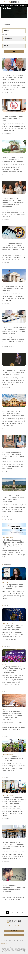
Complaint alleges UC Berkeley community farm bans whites (12, 758)
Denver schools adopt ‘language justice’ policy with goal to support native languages (13, 888)
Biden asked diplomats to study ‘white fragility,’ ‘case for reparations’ (13, 77)
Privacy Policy (4, 943)
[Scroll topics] (26, 5)
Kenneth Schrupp (7, 471)
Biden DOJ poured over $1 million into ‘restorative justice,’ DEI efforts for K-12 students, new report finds (13, 246)
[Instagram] (16, 925)
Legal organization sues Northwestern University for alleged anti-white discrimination (13, 670)
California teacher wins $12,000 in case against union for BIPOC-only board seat (13, 455)
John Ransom (6, 219)
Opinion (5, 114)
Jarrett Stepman (7, 602)
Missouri (13, 196)
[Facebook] (9, 925)
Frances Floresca (7, 861)
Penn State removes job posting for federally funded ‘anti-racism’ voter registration (13, 498)
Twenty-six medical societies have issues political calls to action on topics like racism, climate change (14, 330)
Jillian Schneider (7, 732)
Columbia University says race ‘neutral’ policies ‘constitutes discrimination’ (13, 413)
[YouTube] (19, 925)
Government (17, 5)
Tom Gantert (6, 902)
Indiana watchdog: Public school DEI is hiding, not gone (12, 118)
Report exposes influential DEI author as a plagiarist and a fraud (13, 587)
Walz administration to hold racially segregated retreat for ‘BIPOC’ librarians (13, 372)
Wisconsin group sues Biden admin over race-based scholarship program (13, 628)
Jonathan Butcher (7, 133)
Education (6, 196)
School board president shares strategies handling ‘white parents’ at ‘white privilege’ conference (13, 543)
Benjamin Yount (7, 643)
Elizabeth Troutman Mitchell (9, 92)
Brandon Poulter (7, 818)
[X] (12, 925)
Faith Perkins (6, 773)
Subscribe (14, 935)
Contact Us (14, 930)
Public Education (5, 5)
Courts (22, 5)
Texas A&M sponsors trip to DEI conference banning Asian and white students (13, 159)
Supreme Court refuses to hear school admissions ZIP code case (13, 288)
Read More (12, 89)
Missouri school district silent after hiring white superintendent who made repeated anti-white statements (13, 202)
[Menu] (4, 2)
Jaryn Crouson (6, 174)
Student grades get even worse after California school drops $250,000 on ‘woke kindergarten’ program (14, 800)
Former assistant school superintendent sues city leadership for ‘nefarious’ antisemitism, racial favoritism (12, 715)
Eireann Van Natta (7, 687)
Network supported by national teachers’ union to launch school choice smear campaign (13, 845)
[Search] (26, 2)
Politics (5, 73)
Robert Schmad (7, 387)
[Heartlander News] (14, 2)
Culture (11, 5)
